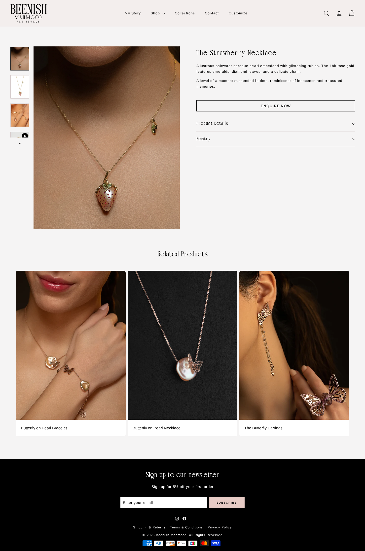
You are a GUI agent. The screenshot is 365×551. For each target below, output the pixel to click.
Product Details (212, 123)
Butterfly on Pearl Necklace (157, 428)
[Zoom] (107, 137)
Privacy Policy (220, 527)
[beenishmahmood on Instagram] (177, 518)
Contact (212, 13)
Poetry (203, 139)
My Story (133, 13)
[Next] (20, 141)
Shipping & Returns (149, 527)
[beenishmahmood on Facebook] (184, 518)
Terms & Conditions (186, 527)
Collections (185, 13)
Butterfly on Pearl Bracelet (44, 428)
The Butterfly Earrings (263, 428)
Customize (238, 13)
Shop (156, 13)
